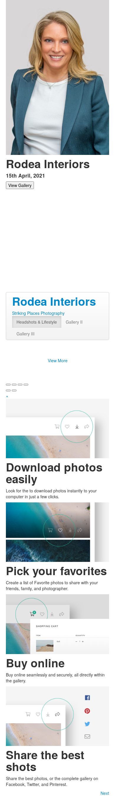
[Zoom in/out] (26, 384)
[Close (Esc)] (8, 384)
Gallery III (25, 334)
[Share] (14, 384)
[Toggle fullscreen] (20, 384)
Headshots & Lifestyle (37, 322)
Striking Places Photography (38, 313)
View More (58, 360)
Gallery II (74, 322)
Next (105, 793)
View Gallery (20, 185)
